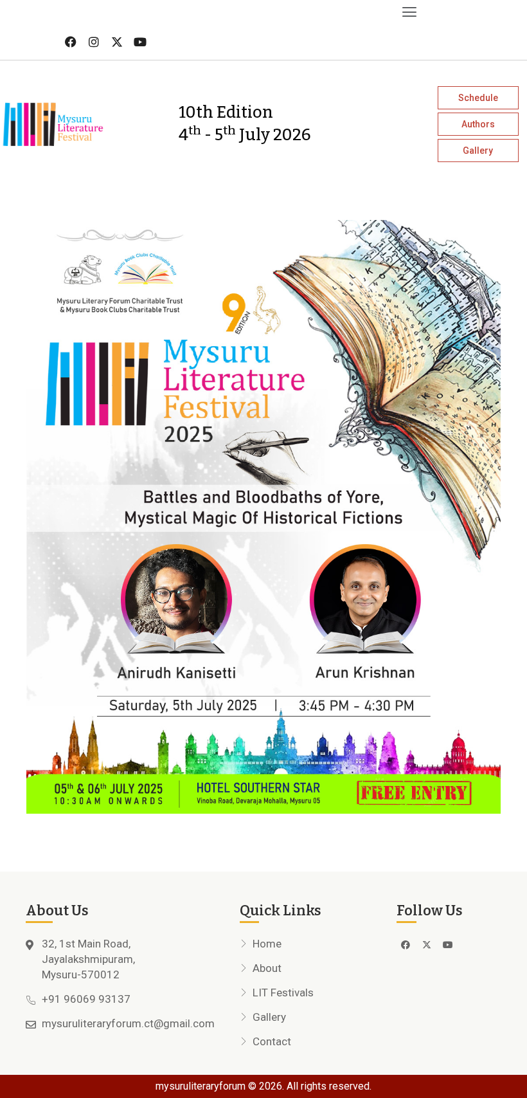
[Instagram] (93, 41)
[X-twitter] (117, 41)
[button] (211, 12)
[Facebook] (70, 41)
